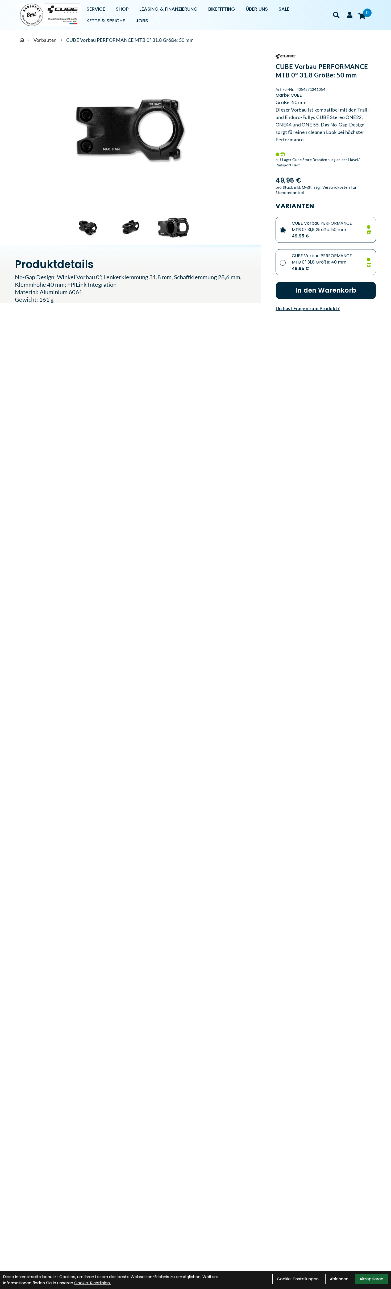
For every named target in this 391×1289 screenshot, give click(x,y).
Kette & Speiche (105, 20)
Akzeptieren (371, 1279)
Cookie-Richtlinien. (92, 1283)
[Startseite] (22, 40)
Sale (283, 9)
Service (95, 9)
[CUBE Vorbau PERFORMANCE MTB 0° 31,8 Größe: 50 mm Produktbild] (130, 133)
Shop (122, 9)
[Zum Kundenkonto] (350, 14)
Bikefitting (221, 9)
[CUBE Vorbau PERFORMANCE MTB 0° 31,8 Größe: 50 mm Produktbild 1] (88, 227)
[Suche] (336, 15)
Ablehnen (339, 1279)
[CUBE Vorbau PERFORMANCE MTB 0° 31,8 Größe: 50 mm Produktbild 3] (173, 227)
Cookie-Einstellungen (298, 1279)
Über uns (257, 9)
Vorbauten (45, 40)
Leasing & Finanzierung (168, 9)
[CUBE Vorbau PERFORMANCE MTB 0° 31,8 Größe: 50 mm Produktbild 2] (130, 227)
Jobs (142, 20)
